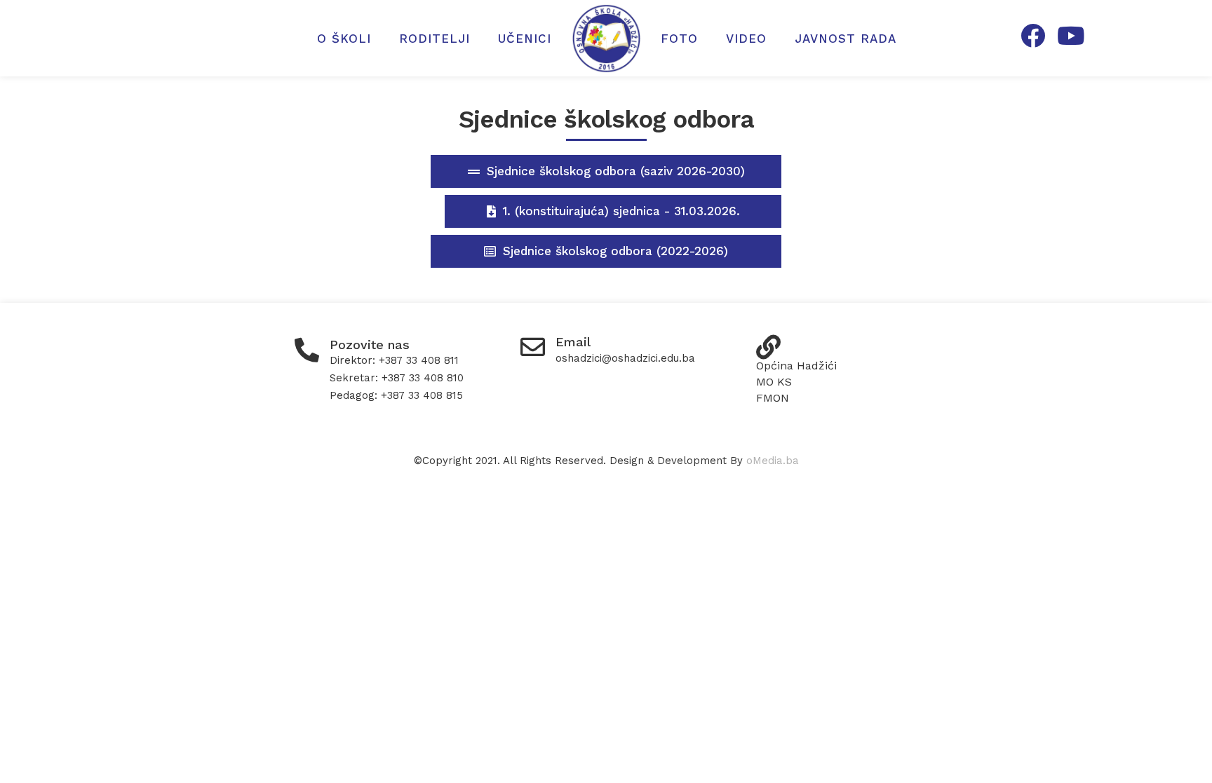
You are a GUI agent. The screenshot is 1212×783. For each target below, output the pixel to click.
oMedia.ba (772, 460)
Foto (679, 39)
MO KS (774, 381)
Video (746, 39)
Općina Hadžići (796, 365)
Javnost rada (845, 39)
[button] (606, 171)
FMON (772, 397)
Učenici (524, 39)
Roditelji (434, 39)
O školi (344, 39)
